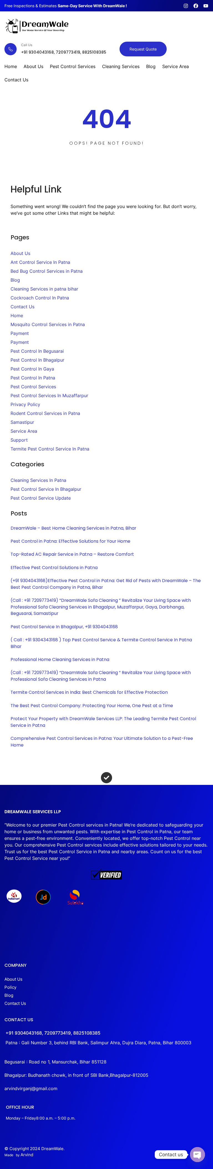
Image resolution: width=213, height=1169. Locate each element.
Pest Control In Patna (33, 378)
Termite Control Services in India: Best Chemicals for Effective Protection (89, 692)
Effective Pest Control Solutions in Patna (54, 567)
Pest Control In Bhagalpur (37, 360)
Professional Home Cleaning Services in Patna (60, 659)
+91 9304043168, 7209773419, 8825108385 (53, 1033)
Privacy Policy (25, 404)
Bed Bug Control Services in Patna (47, 271)
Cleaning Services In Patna (38, 480)
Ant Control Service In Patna (40, 262)
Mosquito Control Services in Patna (48, 324)
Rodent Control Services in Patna (45, 413)
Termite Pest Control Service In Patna (50, 449)
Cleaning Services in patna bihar (44, 289)
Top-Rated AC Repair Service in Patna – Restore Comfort (72, 554)
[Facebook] (196, 6)
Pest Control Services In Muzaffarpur (49, 395)
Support (19, 440)
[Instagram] (186, 6)
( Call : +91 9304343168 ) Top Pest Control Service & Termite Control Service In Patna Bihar (101, 643)
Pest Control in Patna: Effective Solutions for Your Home (70, 541)
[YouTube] (206, 6)
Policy (10, 987)
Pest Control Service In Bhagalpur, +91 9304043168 (64, 627)
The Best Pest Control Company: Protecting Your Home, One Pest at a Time (92, 706)
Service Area (24, 431)
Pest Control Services (33, 386)
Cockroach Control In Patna (40, 298)
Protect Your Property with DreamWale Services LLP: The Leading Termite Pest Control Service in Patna (103, 722)
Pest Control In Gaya (32, 369)
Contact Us (22, 306)
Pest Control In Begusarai (37, 351)
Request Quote (143, 49)
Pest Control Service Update (41, 498)
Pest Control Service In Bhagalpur (46, 489)
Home (17, 315)
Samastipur (22, 422)
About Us (20, 253)
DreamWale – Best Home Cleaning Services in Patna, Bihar (73, 528)
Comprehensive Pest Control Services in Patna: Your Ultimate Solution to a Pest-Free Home (102, 741)
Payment (20, 333)
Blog (15, 280)
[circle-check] (106, 778)
